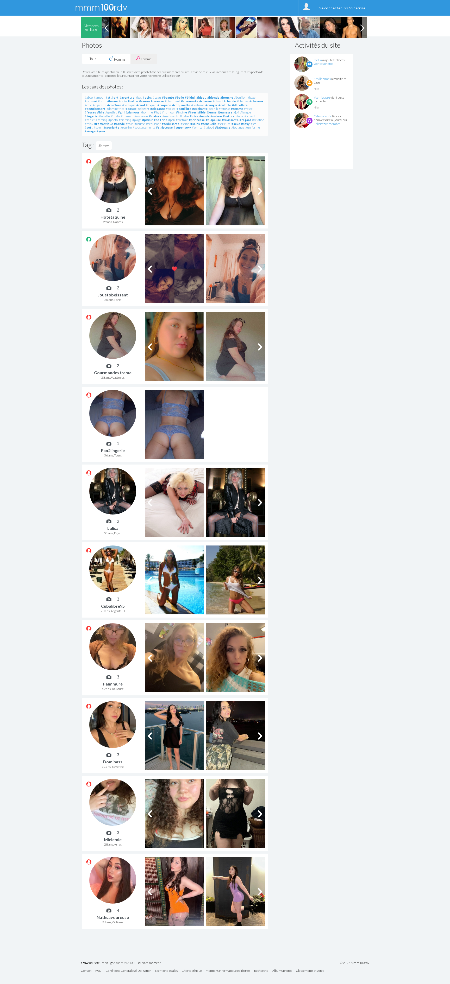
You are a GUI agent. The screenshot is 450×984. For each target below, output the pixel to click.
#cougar (211, 105)
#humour (168, 112)
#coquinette (181, 105)
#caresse (157, 101)
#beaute (168, 97)
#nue (239, 116)
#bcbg (147, 97)
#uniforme (252, 127)
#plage (136, 120)
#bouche (226, 97)
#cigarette (99, 105)
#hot (157, 112)
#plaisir (147, 120)
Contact (86, 971)
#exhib (213, 109)
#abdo (89, 97)
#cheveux (256, 101)
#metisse (168, 116)
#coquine (164, 105)
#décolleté (240, 105)
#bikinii (190, 97)
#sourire (126, 127)
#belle (179, 97)
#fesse (248, 109)
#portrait (182, 120)
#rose (129, 124)
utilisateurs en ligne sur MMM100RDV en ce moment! (121, 963)
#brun (102, 101)
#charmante (189, 101)
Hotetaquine (113, 216)
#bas (138, 97)
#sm (254, 124)
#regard (245, 120)
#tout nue (237, 127)
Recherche (261, 971)
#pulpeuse (213, 120)
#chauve (242, 101)
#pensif (90, 120)
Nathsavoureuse (113, 917)
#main (115, 116)
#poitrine (160, 120)
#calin (123, 101)
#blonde (213, 97)
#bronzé (91, 101)
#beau (157, 97)
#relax (89, 124)
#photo (113, 120)
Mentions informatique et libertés (228, 971)
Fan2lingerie (113, 450)
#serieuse (223, 124)
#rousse (139, 124)
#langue (245, 112)
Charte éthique (192, 971)
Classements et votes (310, 971)
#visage (90, 131)
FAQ (98, 971)
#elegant (143, 109)
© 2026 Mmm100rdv (354, 962)
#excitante (200, 109)
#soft (89, 127)
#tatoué (209, 127)
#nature (216, 116)
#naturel (229, 116)
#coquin (151, 105)
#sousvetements (144, 127)
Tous (93, 59)
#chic (88, 105)
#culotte (224, 105)
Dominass (112, 761)
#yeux (101, 131)
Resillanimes (322, 79)
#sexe (236, 124)
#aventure (127, 97)
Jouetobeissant (113, 294)
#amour (99, 97)
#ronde (119, 124)
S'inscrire (357, 8)
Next (362, 27)
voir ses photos (323, 64)
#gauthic (111, 112)
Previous (106, 27)
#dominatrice (115, 109)
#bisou (201, 97)
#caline (133, 101)
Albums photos (282, 971)
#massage (141, 116)
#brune (112, 101)
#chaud (218, 101)
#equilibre (184, 109)
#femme (237, 109)
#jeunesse (224, 112)
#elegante (157, 109)
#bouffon (240, 97)
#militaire (182, 116)
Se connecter (330, 8)
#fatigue (224, 109)
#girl (121, 112)
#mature (155, 116)
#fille (100, 112)
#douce (131, 109)
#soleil (98, 127)
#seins (195, 124)
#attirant (112, 97)
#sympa (197, 127)
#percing (101, 120)
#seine (184, 124)
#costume (197, 105)
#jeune (211, 112)
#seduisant (153, 124)
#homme (146, 112)
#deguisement (95, 109)
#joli (236, 112)
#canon (144, 101)
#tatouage (222, 127)
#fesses (90, 112)
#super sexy (182, 127)
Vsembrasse (322, 97)
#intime (181, 112)
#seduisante (170, 124)
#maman (127, 116)
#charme (205, 101)
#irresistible (196, 112)
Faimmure (113, 683)
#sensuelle (208, 124)
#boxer (252, 97)
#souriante (111, 127)
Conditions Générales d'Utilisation (128, 971)
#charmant (172, 101)
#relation (258, 120)
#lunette (104, 116)
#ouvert (249, 116)
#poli (171, 120)
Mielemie (113, 839)
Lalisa (112, 528)
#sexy (245, 124)
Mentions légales (166, 971)
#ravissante (230, 120)
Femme (146, 59)
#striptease (164, 127)
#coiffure (114, 105)
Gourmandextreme (113, 372)
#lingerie (91, 116)
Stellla (318, 60)
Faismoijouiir (323, 116)
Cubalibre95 (113, 606)
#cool (140, 105)
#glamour (132, 112)
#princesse (197, 120)
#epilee (171, 109)
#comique (128, 105)
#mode (204, 116)
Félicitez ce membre (327, 124)
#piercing (125, 120)
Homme (119, 59)
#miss (194, 116)
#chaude (230, 101)
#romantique (103, 124)
